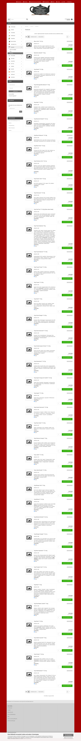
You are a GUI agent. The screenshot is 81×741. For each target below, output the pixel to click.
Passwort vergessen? (12, 95)
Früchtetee (13, 32)
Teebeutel (11, 53)
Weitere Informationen (68, 737)
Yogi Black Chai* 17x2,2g (39, 145)
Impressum (19, 1)
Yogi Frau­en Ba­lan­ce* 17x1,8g (40, 251)
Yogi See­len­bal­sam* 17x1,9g (40, 670)
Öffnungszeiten (46, 1)
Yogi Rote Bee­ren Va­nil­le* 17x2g (41, 603)
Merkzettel (70, 1)
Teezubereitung (11, 125)
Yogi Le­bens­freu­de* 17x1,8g (40, 470)
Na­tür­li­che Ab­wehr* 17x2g (39, 52)
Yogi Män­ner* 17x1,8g (39, 499)
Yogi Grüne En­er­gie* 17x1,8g (40, 315)
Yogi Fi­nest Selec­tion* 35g (40, 225)
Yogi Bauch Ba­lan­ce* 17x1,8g (40, 135)
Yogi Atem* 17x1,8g (38, 102)
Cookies (58, 1)
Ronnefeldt (13, 55)
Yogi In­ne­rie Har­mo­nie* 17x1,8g (41, 407)
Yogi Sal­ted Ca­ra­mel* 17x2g (40, 637)
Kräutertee (13, 38)
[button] (26, 37)
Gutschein (13, 71)
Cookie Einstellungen (11, 720)
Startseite (25, 1)
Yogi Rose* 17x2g (38, 584)
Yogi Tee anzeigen (13, 49)
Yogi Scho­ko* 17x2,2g (39, 654)
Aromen (10, 130)
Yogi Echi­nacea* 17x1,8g (39, 192)
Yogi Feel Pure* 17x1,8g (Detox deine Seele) (43, 209)
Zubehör (12, 66)
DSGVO (53, 1)
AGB (8, 716)
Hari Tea (12, 63)
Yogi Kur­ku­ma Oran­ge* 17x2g (40, 438)
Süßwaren (13, 74)
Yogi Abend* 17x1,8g (38, 69)
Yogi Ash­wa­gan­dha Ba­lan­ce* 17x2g (42, 84)
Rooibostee (13, 35)
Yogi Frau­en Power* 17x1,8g (40, 267)
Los (20, 111)
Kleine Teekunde (12, 127)
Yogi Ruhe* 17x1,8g (38, 621)
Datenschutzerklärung (27, 738)
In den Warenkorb (67, 65)
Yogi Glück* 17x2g (38, 299)
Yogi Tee (12, 47)
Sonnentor (13, 61)
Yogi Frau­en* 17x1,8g (38, 282)
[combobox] (34, 37)
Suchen (9, 23)
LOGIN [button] (63, 1)
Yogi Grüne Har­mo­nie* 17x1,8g (41, 330)
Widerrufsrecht (10, 712)
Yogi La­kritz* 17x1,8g (38, 454)
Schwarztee (13, 26)
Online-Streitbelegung (11, 714)
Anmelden (15, 91)
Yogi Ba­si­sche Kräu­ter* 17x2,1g (41, 118)
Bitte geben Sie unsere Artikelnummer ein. (15, 106)
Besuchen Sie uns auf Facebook (35, 1)
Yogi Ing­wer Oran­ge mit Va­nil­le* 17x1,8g (43, 377)
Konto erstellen (11, 94)
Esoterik (12, 69)
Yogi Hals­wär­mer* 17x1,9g (40, 361)
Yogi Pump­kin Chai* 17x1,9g (40, 567)
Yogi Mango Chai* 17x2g (39, 485)
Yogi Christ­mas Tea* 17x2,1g (40, 161)
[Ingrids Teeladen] (40, 10)
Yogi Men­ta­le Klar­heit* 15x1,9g (41, 517)
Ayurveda (12, 58)
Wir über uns (10, 707)
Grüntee (12, 29)
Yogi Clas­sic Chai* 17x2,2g (40, 178)
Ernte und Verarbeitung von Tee (14, 120)
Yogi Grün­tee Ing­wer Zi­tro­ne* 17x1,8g (42, 346)
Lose (10, 51)
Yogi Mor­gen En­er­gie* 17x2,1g (40, 534)
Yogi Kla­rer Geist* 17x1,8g (39, 423)
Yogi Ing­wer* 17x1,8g (38, 393)
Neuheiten (13, 77)
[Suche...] (27, 19)
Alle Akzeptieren (68, 735)
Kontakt (9, 710)
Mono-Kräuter (13, 41)
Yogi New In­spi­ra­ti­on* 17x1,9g (40, 550)
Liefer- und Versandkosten (12, 718)
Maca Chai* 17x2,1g (38, 41)
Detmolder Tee (13, 44)
